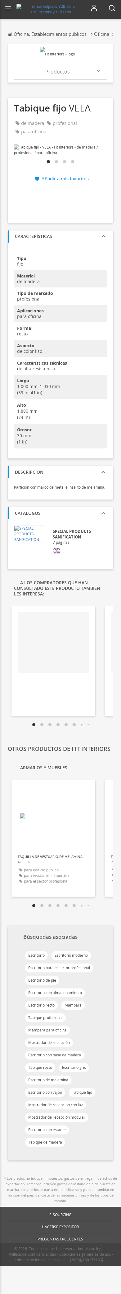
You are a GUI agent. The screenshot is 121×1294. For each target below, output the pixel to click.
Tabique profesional (45, 1017)
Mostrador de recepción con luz (55, 1104)
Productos (57, 71)
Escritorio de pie (42, 980)
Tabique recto (40, 1067)
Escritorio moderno (71, 955)
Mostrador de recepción (49, 1042)
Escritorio (36, 955)
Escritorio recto (41, 1005)
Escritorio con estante (47, 1129)
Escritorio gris (74, 1067)
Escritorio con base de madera (54, 1055)
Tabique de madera (45, 1142)
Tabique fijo (82, 1092)
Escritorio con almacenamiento (55, 992)
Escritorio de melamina (48, 1080)
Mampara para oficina (47, 1030)
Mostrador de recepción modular (56, 1117)
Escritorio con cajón (45, 1092)
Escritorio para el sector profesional (59, 967)
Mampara (73, 1005)
